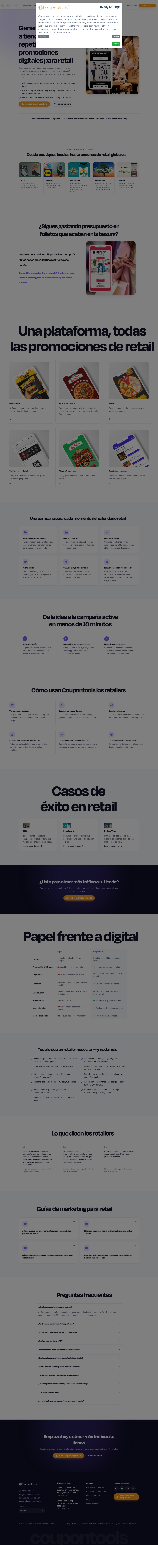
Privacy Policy (63, 32)
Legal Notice (43, 36)
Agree (116, 44)
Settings (116, 36)
